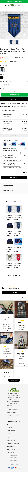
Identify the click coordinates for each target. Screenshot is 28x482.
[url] (13, 410)
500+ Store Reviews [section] (11, 61)
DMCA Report (14, 464)
